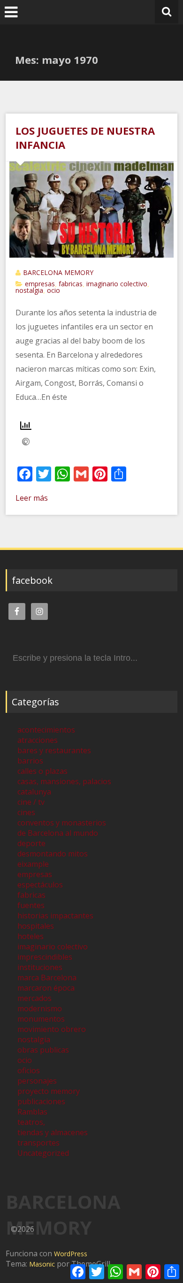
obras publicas (43, 1050)
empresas (40, 283)
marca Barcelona (46, 977)
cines (26, 812)
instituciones (39, 967)
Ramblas (32, 1112)
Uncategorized (43, 1153)
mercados (34, 998)
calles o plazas (42, 771)
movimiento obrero (51, 1029)
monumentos (41, 1019)
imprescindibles (44, 957)
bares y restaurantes (54, 750)
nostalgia (29, 290)
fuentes (31, 905)
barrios (30, 761)
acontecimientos (46, 730)
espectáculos (40, 884)
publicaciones (41, 1101)
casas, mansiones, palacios (64, 781)
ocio (53, 290)
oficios (28, 1070)
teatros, (31, 1122)
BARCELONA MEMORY (58, 272)
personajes (37, 1081)
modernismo (39, 1008)
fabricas (71, 283)
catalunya (34, 792)
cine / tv (31, 802)
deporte (31, 843)
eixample (33, 864)
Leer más (31, 498)
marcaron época (46, 988)
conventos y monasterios (61, 822)
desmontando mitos (52, 853)
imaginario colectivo (116, 283)
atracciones (37, 740)
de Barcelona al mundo (57, 833)
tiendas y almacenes (52, 1132)
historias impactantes (55, 915)
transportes (38, 1143)
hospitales (35, 926)
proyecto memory (48, 1091)
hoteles (30, 936)
